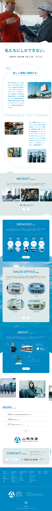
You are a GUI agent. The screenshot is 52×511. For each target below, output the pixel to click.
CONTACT (46, 10)
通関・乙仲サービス (14, 478)
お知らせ (39, 472)
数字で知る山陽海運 (33, 480)
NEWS (45, 9)
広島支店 (36, 296)
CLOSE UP (31, 478)
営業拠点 (24, 472)
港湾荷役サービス (14, 475)
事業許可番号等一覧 (6, 478)
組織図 (4, 481)
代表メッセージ (5, 475)
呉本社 (15, 296)
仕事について (32, 472)
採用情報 (31, 481)
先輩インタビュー (32, 477)
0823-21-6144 (31, 459)
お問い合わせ (46, 472)
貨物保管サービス (14, 480)
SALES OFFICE (47, 5)
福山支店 (15, 311)
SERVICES (46, 4)
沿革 (3, 480)
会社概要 (4, 477)
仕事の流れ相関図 (32, 475)
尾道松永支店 (36, 311)
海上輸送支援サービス (14, 481)
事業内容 (14, 472)
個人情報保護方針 (26, 506)
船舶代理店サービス (14, 477)
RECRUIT (46, 7)
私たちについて (6, 472)
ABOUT (46, 2)
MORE (26, 209)
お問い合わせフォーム (12, 459)
